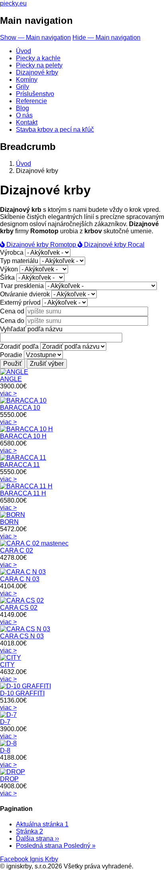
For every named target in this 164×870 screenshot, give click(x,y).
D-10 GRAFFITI (22, 693)
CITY (7, 664)
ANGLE (11, 379)
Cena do (12, 320)
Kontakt (26, 122)
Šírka (7, 277)
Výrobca (11, 252)
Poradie (11, 354)
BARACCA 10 (20, 407)
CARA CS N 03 (22, 636)
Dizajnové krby (37, 72)
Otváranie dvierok (25, 294)
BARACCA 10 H (23, 436)
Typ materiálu (19, 260)
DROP (9, 779)
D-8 (5, 750)
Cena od (12, 311)
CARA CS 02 (18, 607)
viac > (8, 393)
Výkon (9, 269)
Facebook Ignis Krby (29, 859)
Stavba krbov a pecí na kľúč (55, 129)
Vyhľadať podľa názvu (31, 329)
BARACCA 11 (20, 464)
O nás (24, 115)
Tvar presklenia (22, 285)
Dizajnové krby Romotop (41, 244)
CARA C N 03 (19, 579)
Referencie (31, 101)
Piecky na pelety (39, 65)
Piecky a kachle (38, 58)
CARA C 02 (16, 550)
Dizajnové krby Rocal (113, 244)
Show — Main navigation (35, 37)
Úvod (23, 51)
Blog (22, 108)
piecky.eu (13, 3)
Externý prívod (20, 302)
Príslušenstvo (35, 93)
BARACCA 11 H (23, 493)
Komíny (26, 79)
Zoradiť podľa (19, 346)
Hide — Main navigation (106, 37)
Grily (22, 86)
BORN (9, 522)
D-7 (5, 721)
